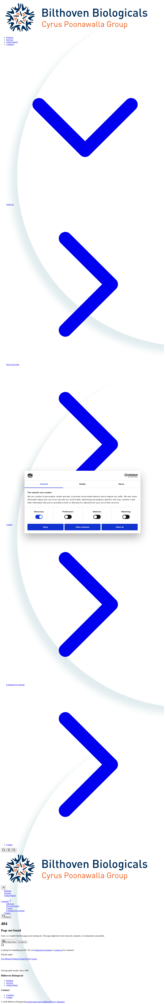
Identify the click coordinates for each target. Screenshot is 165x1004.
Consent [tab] (44, 484)
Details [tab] (82, 484)
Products (15, 959)
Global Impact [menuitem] (12, 42)
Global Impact (12, 985)
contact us (59, 950)
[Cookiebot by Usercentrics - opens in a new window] (126, 476)
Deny (45, 527)
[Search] (3, 850)
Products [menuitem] (9, 37)
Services (9, 983)
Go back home (10, 942)
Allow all (119, 527)
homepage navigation (43, 950)
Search (7, 917)
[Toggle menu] (8, 850)
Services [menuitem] (9, 40)
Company (10, 995)
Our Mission (6, 959)
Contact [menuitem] (9, 845)
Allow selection (82, 527)
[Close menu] (3, 888)
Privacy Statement (57, 1002)
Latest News (25, 959)
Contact (9, 997)
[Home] (82, 33)
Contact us (22, 942)
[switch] (68, 517)
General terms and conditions (38, 1002)
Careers (34, 959)
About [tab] (121, 484)
